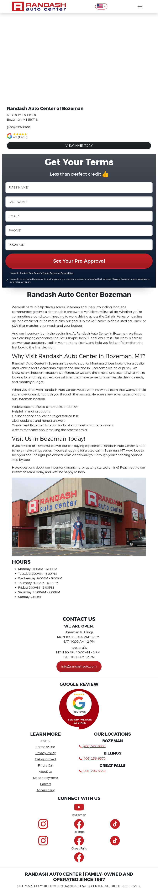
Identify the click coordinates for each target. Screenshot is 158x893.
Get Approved (45, 759)
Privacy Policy (49, 273)
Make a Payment (45, 778)
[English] (101, 6)
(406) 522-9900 (18, 127)
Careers (45, 784)
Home (45, 741)
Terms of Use (67, 273)
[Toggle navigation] (140, 6)
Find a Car (45, 765)
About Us (45, 771)
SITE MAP (24, 886)
